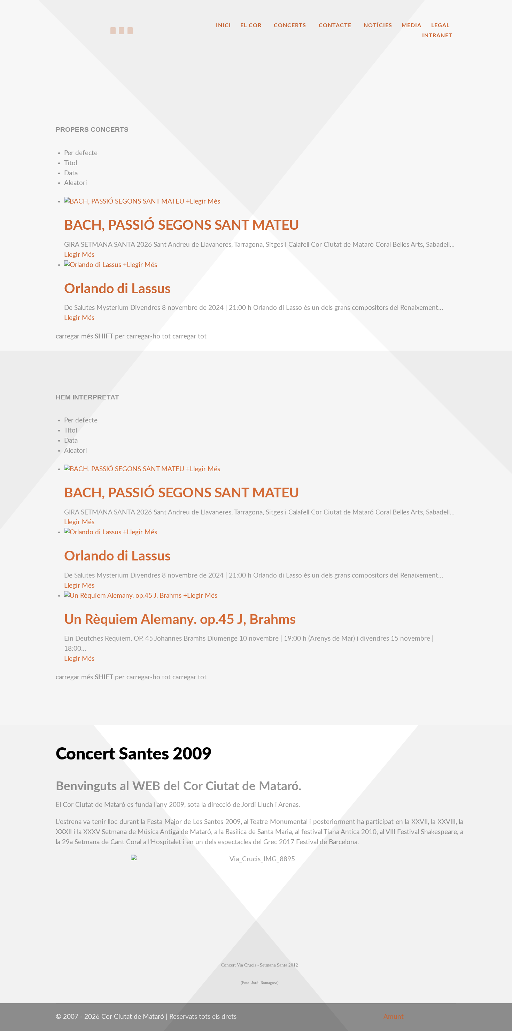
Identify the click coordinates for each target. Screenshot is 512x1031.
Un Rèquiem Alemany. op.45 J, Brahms (180, 620)
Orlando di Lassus (117, 289)
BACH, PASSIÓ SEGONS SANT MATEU (181, 225)
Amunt (393, 1017)
